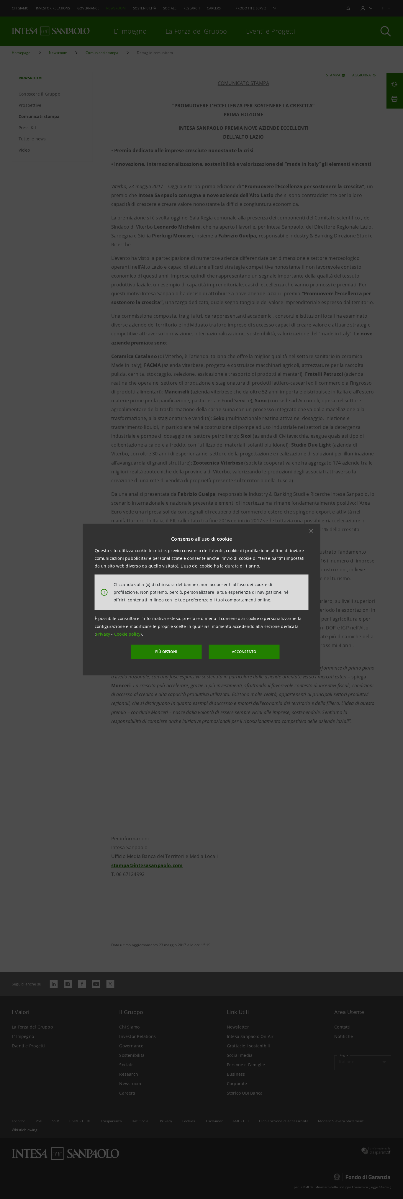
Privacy (104, 634)
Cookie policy (127, 634)
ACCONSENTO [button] (244, 651)
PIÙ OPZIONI (166, 651)
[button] (311, 530)
